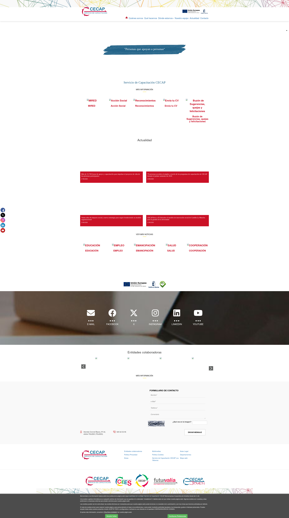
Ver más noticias (144, 234)
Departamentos (185, 454)
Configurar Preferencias (177, 516)
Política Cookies (158, 454)
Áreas (126, 458)
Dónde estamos (165, 18)
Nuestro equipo (182, 18)
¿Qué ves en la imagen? (182, 422)
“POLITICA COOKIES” (110, 512)
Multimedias (156, 451)
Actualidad (194, 18)
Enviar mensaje (195, 432)
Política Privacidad (130, 454)
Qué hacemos (150, 18)
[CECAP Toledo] (94, 11)
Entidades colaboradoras (133, 451)
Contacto (204, 18)
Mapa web (184, 458)
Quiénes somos (136, 18)
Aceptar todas (112, 516)
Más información (144, 89)
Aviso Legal (184, 451)
